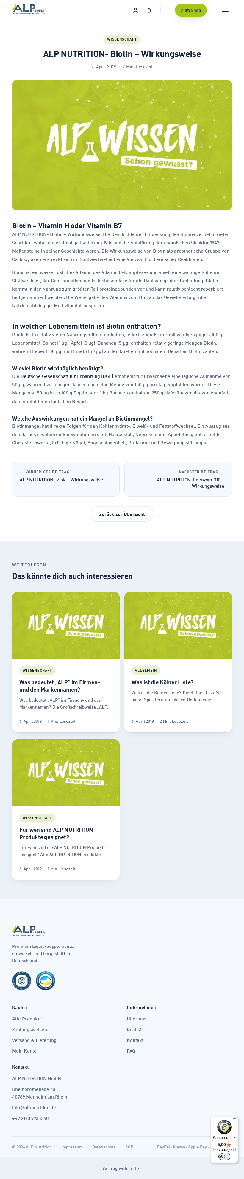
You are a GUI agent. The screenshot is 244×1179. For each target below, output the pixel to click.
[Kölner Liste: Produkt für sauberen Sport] (21, 983)
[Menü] (234, 1120)
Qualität (135, 1029)
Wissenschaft (122, 39)
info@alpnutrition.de (34, 1107)
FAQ (131, 1050)
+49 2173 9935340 (30, 1118)
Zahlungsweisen (29, 1029)
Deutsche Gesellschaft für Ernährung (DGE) (67, 376)
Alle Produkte (27, 1018)
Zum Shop (191, 10)
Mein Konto (24, 1050)
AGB (129, 1146)
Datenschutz (104, 1146)
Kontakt (135, 1040)
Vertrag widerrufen (122, 1168)
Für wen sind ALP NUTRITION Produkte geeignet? (56, 833)
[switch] (224, 1156)
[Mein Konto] (135, 10)
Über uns (136, 1018)
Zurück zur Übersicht (122, 514)
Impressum (72, 1146)
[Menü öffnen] (225, 10)
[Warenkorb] (149, 10)
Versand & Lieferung (34, 1040)
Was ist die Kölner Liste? (162, 681)
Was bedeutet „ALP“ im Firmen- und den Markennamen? (59, 685)
